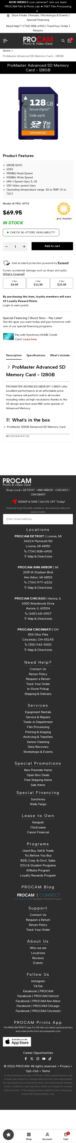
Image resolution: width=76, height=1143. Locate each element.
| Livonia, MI (38, 536)
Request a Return (38, 679)
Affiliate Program (38, 870)
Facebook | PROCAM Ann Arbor (38, 1001)
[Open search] (63, 41)
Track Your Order (38, 684)
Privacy (65, 1066)
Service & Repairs (38, 717)
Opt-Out (32, 1071)
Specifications (36, 355)
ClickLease (38, 827)
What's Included (60, 355)
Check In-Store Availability (32, 232)
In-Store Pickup (38, 689)
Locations (38, 953)
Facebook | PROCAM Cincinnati (38, 1011)
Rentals (34, 15)
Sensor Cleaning (38, 742)
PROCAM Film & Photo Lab (23, 6)
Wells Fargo (38, 804)
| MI (38, 567)
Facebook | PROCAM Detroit (38, 996)
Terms (46, 1071)
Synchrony (38, 799)
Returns (38, 30)
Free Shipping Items (38, 780)
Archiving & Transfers (38, 737)
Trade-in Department (38, 722)
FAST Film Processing (57, 6)
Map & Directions (40, 556)
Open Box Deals (38, 775)
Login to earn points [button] (16, 305)
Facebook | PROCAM (38, 991)
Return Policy (38, 674)
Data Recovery (38, 747)
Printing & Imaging (38, 732)
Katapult (38, 822)
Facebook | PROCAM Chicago (38, 1006)
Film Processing (38, 727)
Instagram (38, 981)
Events (38, 963)
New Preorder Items (38, 770)
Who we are (38, 948)
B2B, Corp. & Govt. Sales (38, 860)
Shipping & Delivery (38, 694)
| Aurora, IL (38, 598)
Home (7, 50)
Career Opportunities (38, 1053)
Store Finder (19, 15)
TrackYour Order (57, 26)
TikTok (38, 986)
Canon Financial (38, 832)
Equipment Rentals (38, 712)
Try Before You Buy (38, 855)
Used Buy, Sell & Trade (38, 850)
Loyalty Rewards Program (38, 875)
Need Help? (13, 26)
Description (14, 355)
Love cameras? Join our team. (38, 2)
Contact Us (38, 669)
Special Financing (38, 20)
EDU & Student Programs (38, 865)
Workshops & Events (54, 15)
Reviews (38, 958)
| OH (38, 629)
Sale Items (38, 785)
